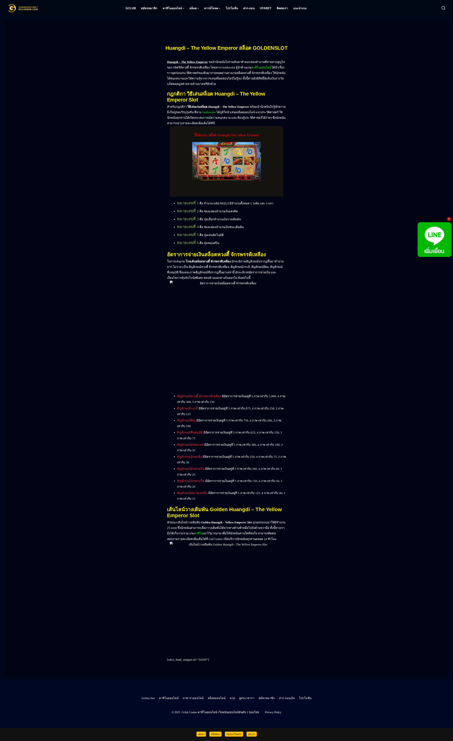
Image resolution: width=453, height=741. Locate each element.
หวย (232, 698)
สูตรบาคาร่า (246, 698)
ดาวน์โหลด (211, 8)
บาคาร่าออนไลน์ (193, 698)
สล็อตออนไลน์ (216, 698)
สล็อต (193, 8)
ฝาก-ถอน (249, 8)
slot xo (251, 734)
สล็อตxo (215, 734)
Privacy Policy (273, 712)
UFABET (265, 8)
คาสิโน (198, 533)
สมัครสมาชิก (149, 8)
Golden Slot (148, 698)
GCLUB (131, 8)
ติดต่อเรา (282, 8)
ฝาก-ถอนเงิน (287, 698)
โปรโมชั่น (232, 8)
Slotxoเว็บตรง (234, 734)
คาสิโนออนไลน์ (172, 8)
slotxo (201, 734)
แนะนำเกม (300, 8)
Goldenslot (209, 112)
